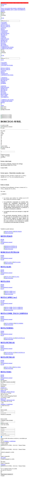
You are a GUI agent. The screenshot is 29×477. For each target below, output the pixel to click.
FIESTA (3, 29)
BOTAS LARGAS (5, 26)
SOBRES (3, 36)
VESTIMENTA (21, 9)
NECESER (3, 44)
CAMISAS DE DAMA (6, 48)
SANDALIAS (4, 30)
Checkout (3, 464)
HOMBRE (7, 9)
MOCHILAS (4, 34)
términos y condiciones (10, 441)
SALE (2, 8)
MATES (3, 11)
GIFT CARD (13, 9)
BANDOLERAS (5, 33)
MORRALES (4, 40)
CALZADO (4, 22)
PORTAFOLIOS (5, 39)
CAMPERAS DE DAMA (7, 47)
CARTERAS (4, 23)
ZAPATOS (3, 27)
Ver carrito (3, 457)
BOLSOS (3, 43)
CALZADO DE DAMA (10, 8)
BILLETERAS (4, 45)
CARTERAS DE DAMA (7, 75)
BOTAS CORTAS (5, 25)
